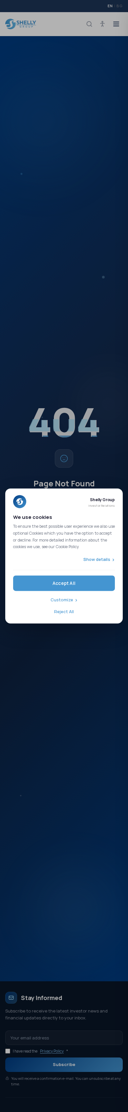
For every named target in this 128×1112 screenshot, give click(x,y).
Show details (96, 559)
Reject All (64, 611)
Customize (62, 600)
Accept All (64, 583)
